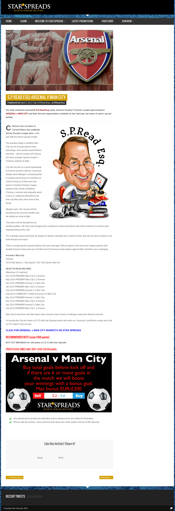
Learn (23, 21)
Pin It (61, 458)
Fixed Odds (107, 21)
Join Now (127, 21)
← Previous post (14, 477)
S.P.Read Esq (58, 103)
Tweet (40, 458)
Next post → (106, 477)
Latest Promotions (82, 21)
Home (9, 21)
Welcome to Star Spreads (49, 21)
